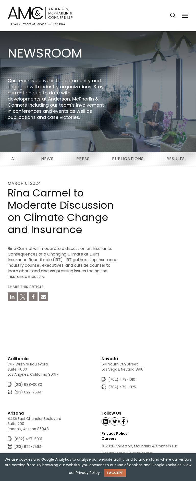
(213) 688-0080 (28, 384)
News (47, 159)
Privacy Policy (114, 433)
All (14, 159)
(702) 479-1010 (121, 379)
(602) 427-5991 (28, 439)
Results (175, 159)
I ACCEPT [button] (115, 472)
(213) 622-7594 (28, 392)
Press (83, 159)
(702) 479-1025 (122, 387)
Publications (128, 159)
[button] (12, 296)
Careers (109, 438)
